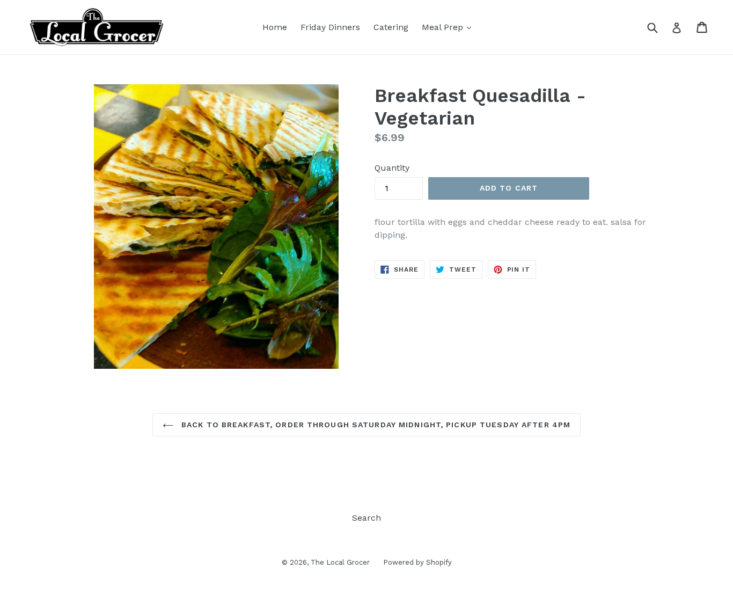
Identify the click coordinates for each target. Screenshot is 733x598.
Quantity (392, 168)
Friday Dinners (330, 27)
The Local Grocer (340, 562)
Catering (390, 27)
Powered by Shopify (417, 562)
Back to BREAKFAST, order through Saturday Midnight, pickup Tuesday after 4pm (374, 424)
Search (366, 518)
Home (274, 27)
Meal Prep (444, 27)
